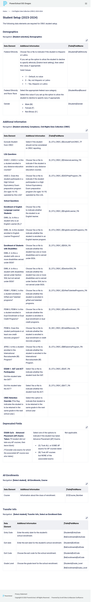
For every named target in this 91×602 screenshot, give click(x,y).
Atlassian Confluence (76, 597)
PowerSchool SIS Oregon (20, 3)
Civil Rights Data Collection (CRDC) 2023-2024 (27, 11)
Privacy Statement (21, 594)
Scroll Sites (63, 597)
